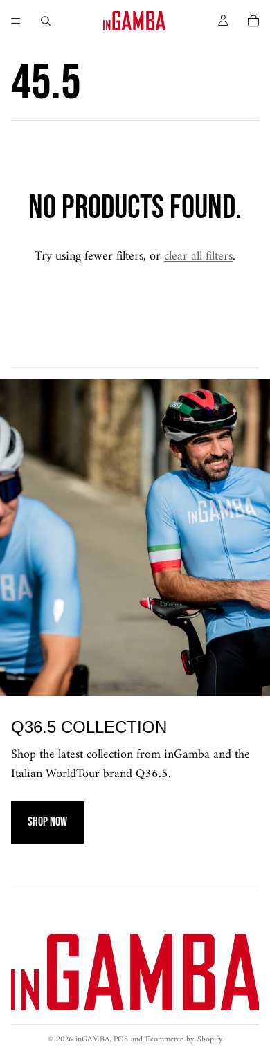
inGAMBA (92, 1039)
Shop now (47, 821)
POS (121, 1039)
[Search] (45, 21)
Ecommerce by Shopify (184, 1039)
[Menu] (16, 21)
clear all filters (198, 256)
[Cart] (253, 21)
